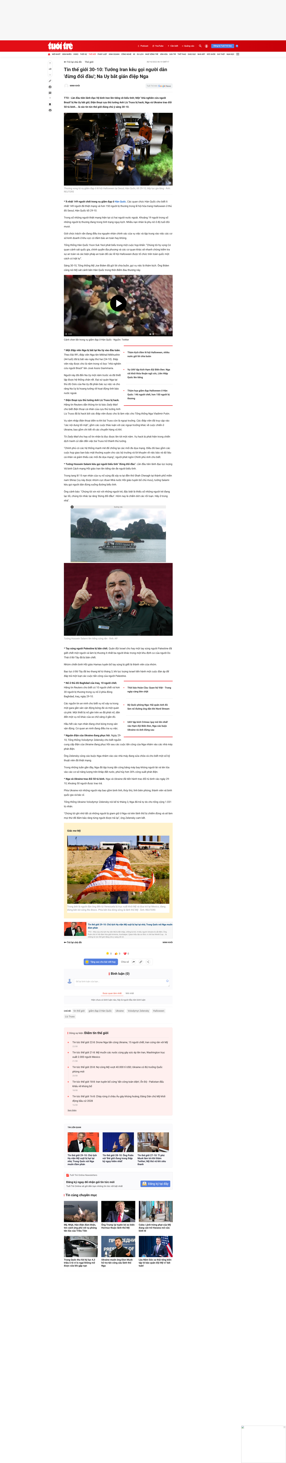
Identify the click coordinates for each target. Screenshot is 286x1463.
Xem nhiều (67, 54)
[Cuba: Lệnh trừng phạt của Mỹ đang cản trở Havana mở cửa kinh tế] (156, 1211)
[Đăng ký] (155, 1184)
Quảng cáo (189, 46)
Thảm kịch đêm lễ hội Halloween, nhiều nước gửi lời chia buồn (149, 354)
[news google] (159, 85)
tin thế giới (79, 1010)
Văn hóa (164, 54)
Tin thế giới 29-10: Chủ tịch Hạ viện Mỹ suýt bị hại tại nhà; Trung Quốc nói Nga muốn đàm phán (130, 926)
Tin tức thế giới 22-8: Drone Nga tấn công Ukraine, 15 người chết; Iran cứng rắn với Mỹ (120, 1042)
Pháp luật (102, 54)
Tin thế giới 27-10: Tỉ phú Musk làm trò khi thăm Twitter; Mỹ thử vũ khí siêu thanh (151, 1160)
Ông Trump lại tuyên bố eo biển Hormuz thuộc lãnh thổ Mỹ (118, 1226)
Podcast (144, 46)
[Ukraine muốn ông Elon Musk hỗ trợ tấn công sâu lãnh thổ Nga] (118, 1246)
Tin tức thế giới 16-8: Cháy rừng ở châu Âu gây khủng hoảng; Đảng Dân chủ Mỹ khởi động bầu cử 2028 (118, 1098)
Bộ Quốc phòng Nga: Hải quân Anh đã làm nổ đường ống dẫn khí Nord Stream (149, 706)
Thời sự (83, 54)
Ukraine (120, 1010)
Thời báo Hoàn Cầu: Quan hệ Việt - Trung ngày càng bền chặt (149, 689)
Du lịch (140, 54)
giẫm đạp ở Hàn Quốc (100, 1010)
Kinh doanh (114, 54)
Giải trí (172, 54)
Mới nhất (56, 54)
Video (75, 54)
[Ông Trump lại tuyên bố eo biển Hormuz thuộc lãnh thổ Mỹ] (118, 1211)
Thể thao (182, 54)
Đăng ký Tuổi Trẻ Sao (223, 46)
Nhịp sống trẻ (151, 54)
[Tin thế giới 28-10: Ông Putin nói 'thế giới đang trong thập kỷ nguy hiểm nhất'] (118, 1142)
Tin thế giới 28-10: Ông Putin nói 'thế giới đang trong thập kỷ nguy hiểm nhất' (118, 1158)
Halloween (158, 1010)
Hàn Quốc (120, 201)
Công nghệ (126, 54)
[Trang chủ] (49, 54)
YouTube (159, 46)
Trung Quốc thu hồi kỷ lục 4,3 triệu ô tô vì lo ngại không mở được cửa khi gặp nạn (79, 1262)
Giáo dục (192, 54)
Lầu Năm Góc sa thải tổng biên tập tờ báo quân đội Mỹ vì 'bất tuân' (155, 1262)
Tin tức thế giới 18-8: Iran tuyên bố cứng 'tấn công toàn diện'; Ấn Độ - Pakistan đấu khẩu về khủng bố (118, 1084)
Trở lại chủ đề (74, 62)
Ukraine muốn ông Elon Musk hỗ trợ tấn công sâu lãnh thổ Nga (117, 1262)
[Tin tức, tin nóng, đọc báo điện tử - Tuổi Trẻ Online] (60, 46)
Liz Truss (70, 1016)
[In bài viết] (50, 110)
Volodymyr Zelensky (138, 1010)
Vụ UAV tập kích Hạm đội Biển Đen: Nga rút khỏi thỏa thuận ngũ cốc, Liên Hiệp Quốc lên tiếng (149, 373)
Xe (134, 54)
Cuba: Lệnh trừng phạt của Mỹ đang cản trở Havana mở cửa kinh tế (155, 1227)
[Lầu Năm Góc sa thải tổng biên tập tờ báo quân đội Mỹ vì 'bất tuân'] (156, 1246)
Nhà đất (201, 54)
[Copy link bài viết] (140, 961)
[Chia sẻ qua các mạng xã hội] (148, 961)
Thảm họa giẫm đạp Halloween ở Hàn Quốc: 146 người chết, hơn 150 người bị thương (149, 394)
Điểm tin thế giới (96, 1033)
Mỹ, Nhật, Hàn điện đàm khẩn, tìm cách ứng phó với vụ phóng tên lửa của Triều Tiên (80, 1227)
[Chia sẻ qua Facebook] (133, 961)
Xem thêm (72, 1110)
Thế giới (92, 54)
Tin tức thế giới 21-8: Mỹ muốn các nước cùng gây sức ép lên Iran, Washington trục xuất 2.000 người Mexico (118, 1055)
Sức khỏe (211, 54)
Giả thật (221, 54)
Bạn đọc (230, 54)
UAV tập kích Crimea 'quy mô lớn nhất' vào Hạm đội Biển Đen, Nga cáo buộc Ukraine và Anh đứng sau (148, 726)
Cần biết (174, 46)
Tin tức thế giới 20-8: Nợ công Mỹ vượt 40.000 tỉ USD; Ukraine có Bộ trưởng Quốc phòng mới (117, 1069)
